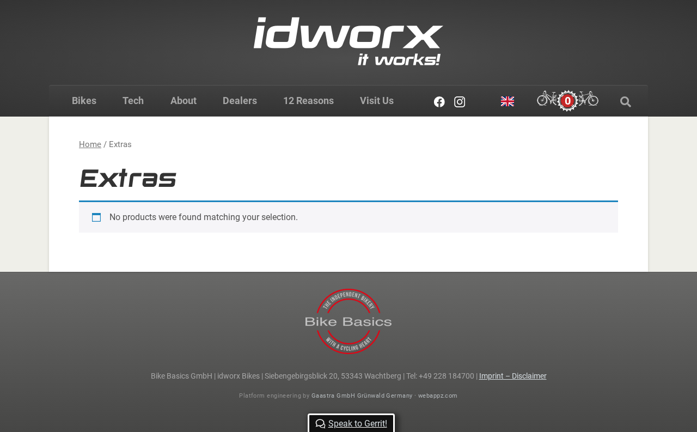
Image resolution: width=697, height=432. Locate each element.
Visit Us (377, 100)
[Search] (625, 102)
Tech (133, 100)
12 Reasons (308, 100)
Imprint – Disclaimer (513, 376)
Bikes (84, 100)
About (183, 100)
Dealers (240, 100)
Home (90, 144)
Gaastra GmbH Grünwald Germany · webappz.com (384, 395)
